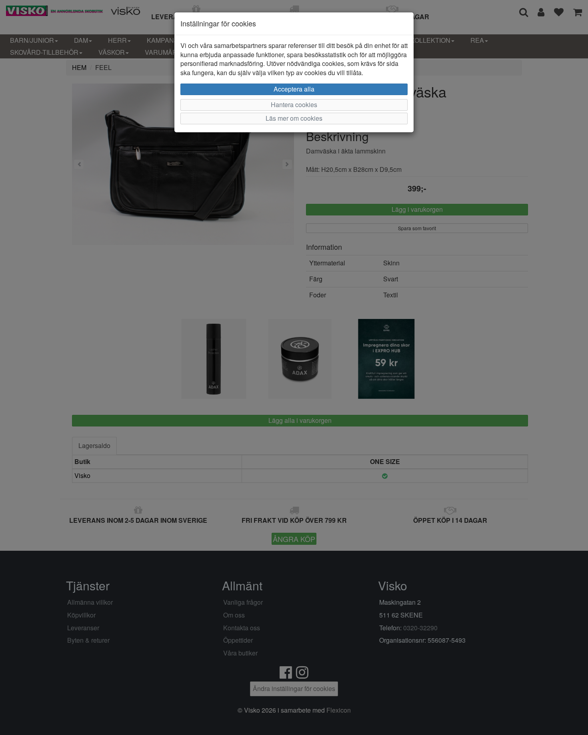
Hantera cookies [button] (294, 104)
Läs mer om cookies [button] (294, 118)
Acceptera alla (294, 89)
